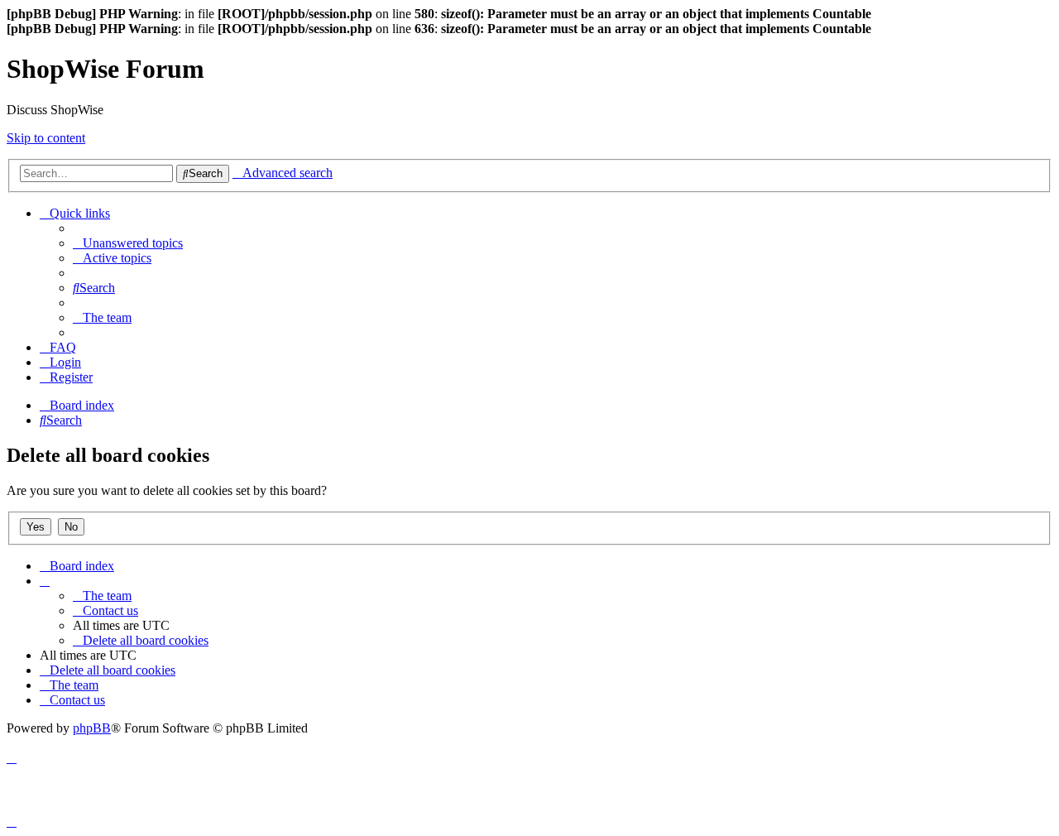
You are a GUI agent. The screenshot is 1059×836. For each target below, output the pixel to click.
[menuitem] (128, 243)
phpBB (92, 728)
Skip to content (46, 138)
